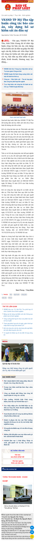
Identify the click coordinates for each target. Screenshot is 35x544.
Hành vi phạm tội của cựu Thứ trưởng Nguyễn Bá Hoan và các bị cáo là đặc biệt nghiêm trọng (18, 422)
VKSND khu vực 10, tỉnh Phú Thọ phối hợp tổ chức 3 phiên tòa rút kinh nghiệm (18, 310)
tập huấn (16, 294)
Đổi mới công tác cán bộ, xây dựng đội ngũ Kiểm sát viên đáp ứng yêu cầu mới (18, 329)
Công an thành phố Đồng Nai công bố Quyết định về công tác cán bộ (18, 394)
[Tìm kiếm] (32, 536)
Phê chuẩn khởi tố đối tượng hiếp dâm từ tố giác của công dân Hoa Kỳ (18, 382)
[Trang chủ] (17, 7)
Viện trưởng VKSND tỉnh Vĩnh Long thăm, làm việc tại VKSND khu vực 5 (18, 400)
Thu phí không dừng (8, 543)
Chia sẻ (32, 528)
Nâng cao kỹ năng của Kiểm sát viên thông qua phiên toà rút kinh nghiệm (18, 315)
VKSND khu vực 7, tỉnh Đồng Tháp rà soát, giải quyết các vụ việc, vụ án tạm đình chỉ (18, 443)
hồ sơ (10, 298)
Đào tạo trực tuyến (22, 543)
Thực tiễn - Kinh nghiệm (22, 15)
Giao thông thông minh (21, 541)
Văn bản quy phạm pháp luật (17, 456)
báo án (4, 298)
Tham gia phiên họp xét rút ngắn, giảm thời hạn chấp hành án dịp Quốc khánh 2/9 (18, 324)
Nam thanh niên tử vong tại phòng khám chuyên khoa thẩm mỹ (18, 415)
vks (11, 294)
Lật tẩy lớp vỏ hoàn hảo (11, 364)
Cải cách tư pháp (7, 15)
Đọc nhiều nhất (9, 377)
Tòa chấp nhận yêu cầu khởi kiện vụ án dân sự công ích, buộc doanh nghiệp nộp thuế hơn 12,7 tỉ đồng (18, 408)
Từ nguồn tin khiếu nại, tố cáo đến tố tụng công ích (18, 334)
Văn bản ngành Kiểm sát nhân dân (17, 462)
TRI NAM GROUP (7, 541)
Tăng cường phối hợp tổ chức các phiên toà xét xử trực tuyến (18, 320)
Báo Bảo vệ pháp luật (10, 469)
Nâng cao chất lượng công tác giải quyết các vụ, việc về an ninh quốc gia (17, 369)
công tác (24, 294)
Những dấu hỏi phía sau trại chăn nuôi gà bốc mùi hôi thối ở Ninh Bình (18, 435)
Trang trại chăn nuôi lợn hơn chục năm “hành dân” (18, 388)
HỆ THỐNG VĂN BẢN (17, 451)
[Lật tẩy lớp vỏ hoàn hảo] (17, 352)
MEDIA (4, 341)
